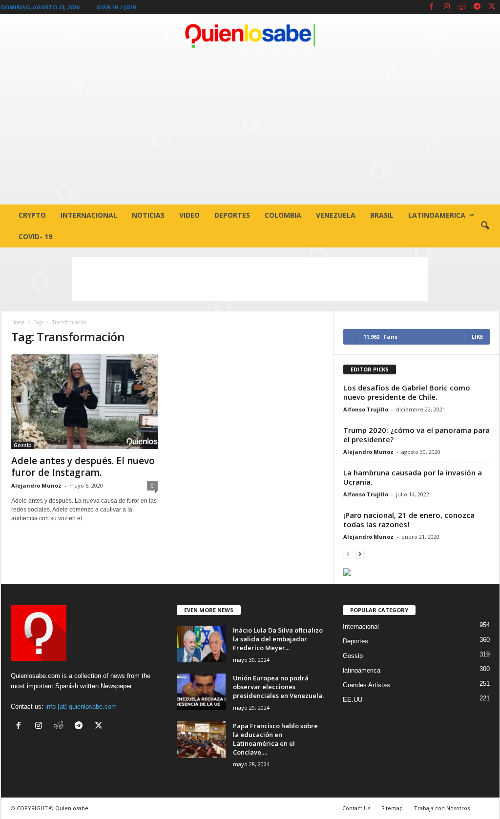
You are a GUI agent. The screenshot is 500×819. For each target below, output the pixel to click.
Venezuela (335, 215)
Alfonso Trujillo (365, 409)
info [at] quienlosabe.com (81, 706)
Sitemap (392, 808)
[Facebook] (432, 7)
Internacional (89, 215)
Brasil (382, 215)
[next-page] (360, 554)
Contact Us (356, 808)
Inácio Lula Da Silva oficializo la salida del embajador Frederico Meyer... (278, 639)
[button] (485, 226)
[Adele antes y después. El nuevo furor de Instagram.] (84, 401)
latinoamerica (436, 215)
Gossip (23, 445)
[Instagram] (447, 7)
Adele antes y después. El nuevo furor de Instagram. (83, 466)
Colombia (283, 215)
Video (189, 215)
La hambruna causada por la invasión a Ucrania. (412, 477)
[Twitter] (492, 7)
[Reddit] (462, 7)
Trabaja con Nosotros (442, 808)
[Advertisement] (250, 131)
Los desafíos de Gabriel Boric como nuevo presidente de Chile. (406, 392)
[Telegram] (477, 7)
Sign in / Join (117, 7)
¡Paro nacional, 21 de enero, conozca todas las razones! (409, 519)
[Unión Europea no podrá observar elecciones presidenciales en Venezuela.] (201, 692)
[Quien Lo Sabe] (250, 36)
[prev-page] (348, 554)
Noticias (148, 215)
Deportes (232, 215)
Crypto (32, 215)
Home (17, 322)
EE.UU (352, 699)
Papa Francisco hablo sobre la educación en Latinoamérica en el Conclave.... (275, 739)
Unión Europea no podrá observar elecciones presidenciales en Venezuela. (278, 687)
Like (477, 336)
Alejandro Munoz (36, 485)
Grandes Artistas (366, 685)
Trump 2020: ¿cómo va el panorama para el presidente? (416, 434)
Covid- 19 (35, 236)
